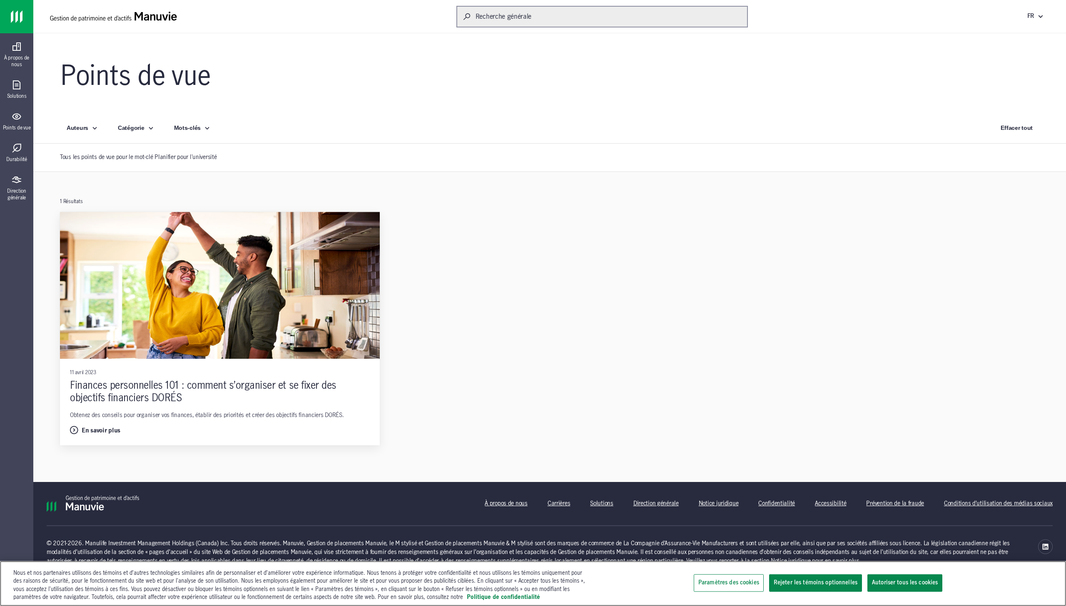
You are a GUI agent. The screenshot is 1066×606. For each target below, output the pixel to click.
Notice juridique (719, 504)
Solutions (601, 504)
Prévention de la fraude (895, 504)
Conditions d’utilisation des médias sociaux (998, 504)
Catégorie (131, 127)
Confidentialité (776, 504)
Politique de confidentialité (503, 597)
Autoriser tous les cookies (905, 583)
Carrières (559, 504)
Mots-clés (187, 127)
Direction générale (656, 504)
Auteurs (77, 127)
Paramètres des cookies (728, 583)
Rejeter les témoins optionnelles (815, 583)
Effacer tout (1017, 127)
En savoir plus (101, 431)
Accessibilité (830, 504)
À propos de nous (506, 504)
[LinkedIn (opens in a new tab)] (1045, 546)
